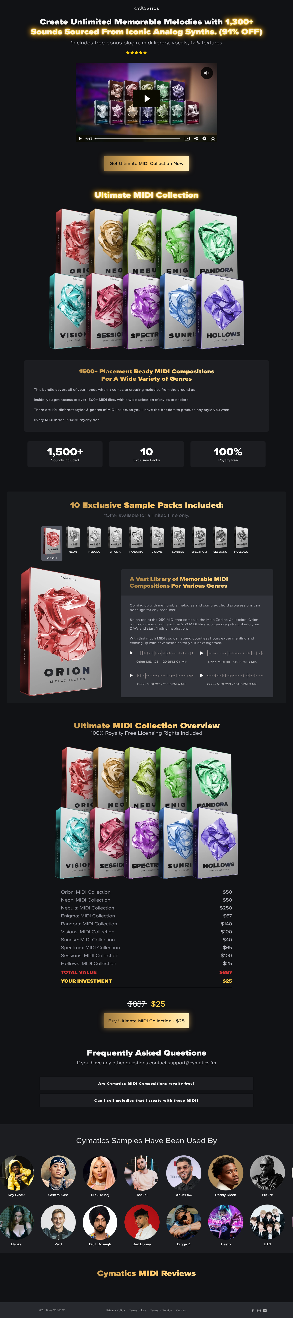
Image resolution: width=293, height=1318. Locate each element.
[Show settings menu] (204, 138)
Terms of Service (161, 1310)
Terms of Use (137, 1310)
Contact (181, 1310)
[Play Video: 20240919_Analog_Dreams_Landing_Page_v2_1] (146, 98)
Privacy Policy (115, 1310)
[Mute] (196, 138)
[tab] (51, 543)
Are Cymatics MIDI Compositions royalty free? (146, 1083)
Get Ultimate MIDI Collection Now (146, 163)
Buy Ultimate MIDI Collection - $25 (146, 1021)
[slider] (138, 138)
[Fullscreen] (213, 138)
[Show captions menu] (187, 138)
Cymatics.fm (57, 1310)
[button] (137, 52)
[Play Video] (80, 138)
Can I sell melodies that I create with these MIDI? (146, 1100)
